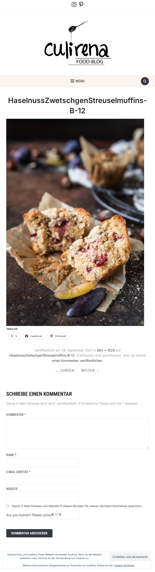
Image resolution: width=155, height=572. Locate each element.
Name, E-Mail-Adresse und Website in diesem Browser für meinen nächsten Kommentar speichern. (77, 506)
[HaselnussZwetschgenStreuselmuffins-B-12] (75, 222)
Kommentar (16, 415)
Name (11, 455)
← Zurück (65, 370)
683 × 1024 (106, 350)
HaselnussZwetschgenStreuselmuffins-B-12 (41, 355)
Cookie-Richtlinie (124, 565)
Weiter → (90, 370)
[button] (77, 81)
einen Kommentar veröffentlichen (77, 361)
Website (12, 489)
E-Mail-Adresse (18, 472)
